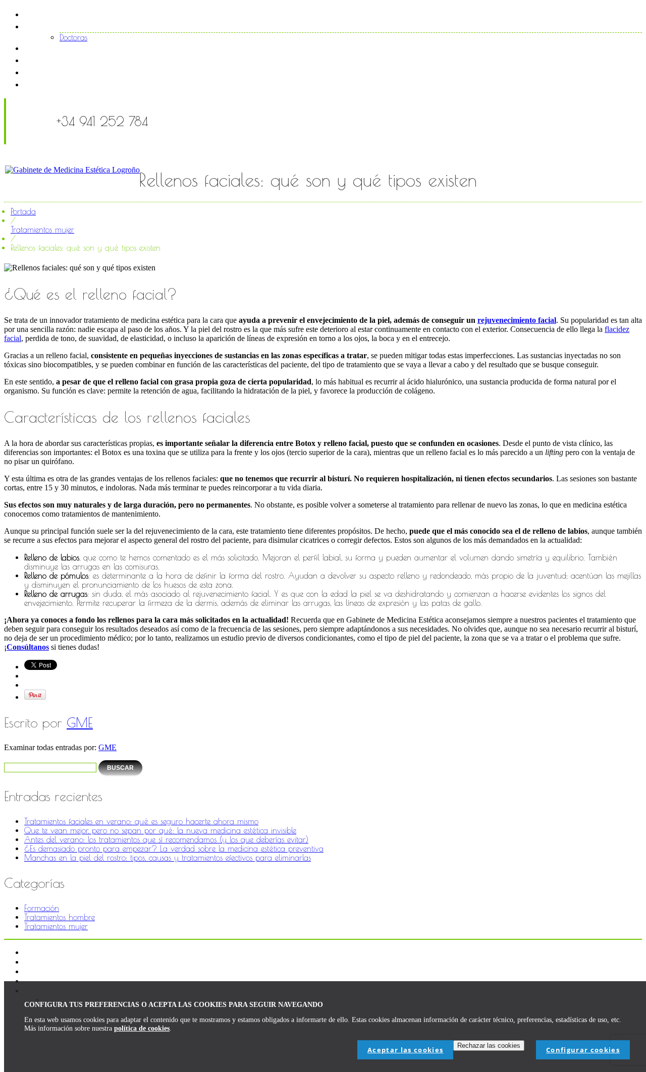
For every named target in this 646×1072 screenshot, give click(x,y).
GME (80, 722)
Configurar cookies (583, 1049)
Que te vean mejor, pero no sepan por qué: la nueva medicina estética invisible (160, 830)
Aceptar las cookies (405, 1049)
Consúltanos (28, 647)
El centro (57, 26)
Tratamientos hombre (59, 917)
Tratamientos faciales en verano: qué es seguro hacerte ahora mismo (141, 821)
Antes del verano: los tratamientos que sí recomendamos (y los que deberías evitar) (166, 839)
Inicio (49, 14)
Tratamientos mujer (42, 229)
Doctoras (73, 37)
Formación (41, 908)
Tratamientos (65, 47)
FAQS (51, 72)
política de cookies (142, 1028)
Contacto (59, 84)
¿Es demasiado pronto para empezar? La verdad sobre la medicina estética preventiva (174, 848)
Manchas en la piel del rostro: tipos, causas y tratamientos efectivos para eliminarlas (167, 857)
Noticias (56, 60)
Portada (23, 211)
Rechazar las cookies (488, 1045)
